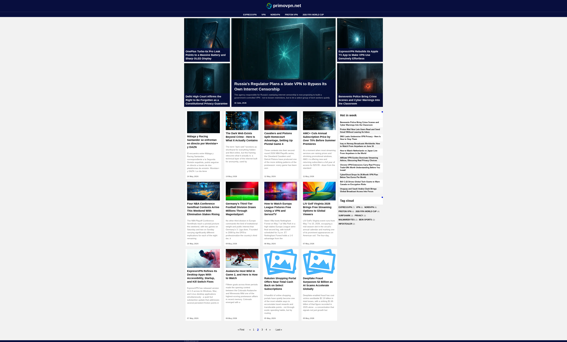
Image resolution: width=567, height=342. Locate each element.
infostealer (345, 224)
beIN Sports (365, 220)
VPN (263, 15)
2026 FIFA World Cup (313, 15)
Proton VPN (291, 15)
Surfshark (344, 215)
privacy (359, 215)
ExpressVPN (249, 15)
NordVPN (275, 15)
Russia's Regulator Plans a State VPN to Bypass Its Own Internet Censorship (280, 86)
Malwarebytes (347, 220)
